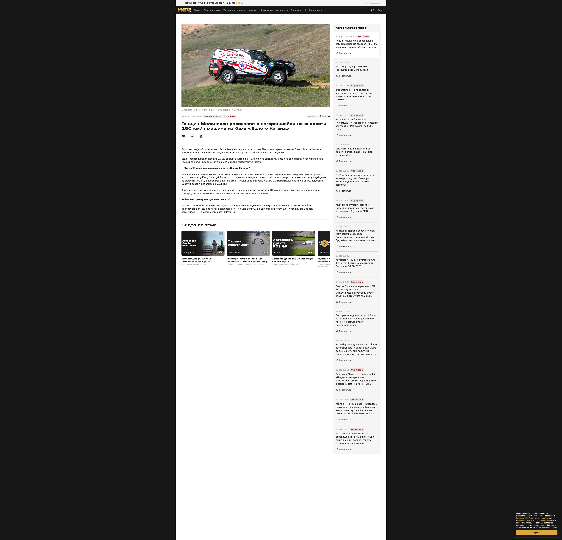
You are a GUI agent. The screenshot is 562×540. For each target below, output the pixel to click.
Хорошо (536, 532)
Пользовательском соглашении (531, 520)
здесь (239, 2)
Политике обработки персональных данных (536, 518)
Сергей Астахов (322, 116)
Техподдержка (374, 3)
